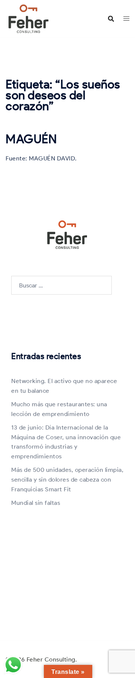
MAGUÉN (31, 139)
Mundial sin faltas (35, 502)
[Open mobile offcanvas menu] (126, 19)
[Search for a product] (111, 19)
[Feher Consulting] (28, 18)
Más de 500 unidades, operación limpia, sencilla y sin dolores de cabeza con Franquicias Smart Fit (67, 479)
